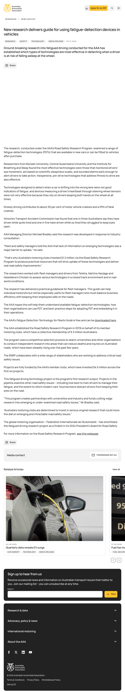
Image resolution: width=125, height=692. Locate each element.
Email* (11, 589)
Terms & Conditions (15, 679)
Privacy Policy (33, 679)
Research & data (18, 610)
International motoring (22, 631)
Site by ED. (11, 684)
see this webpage (87, 433)
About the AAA (17, 641)
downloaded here (105, 320)
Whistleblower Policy (51, 679)
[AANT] (87, 8)
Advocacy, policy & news (22, 621)
